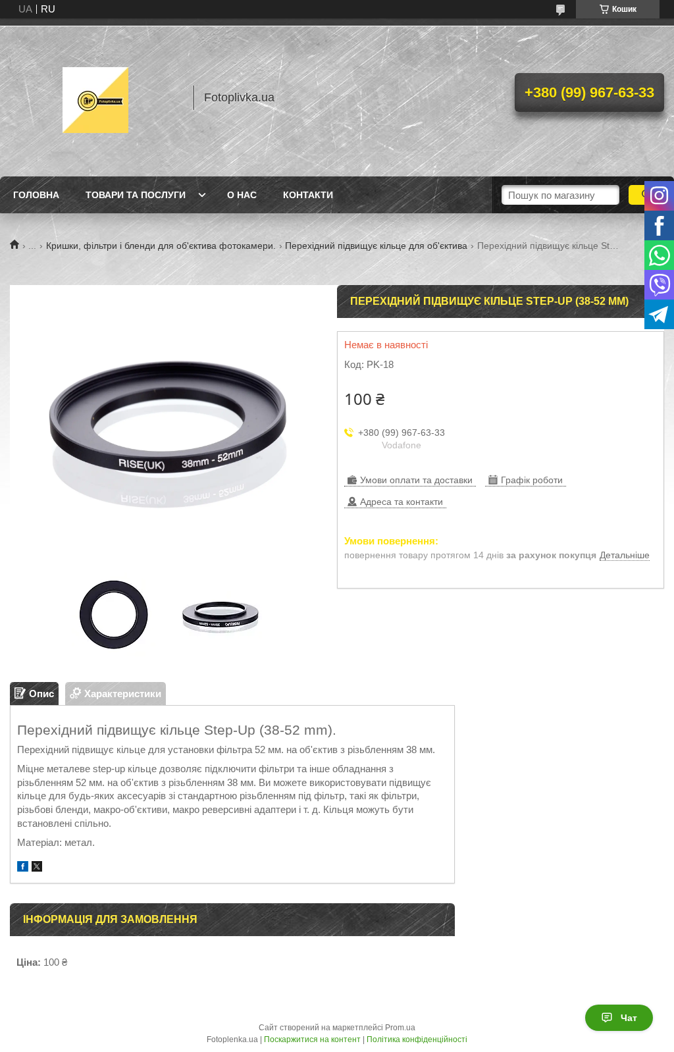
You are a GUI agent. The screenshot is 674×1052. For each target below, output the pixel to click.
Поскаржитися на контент (312, 1039)
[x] (37, 868)
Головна (36, 195)
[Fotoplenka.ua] (95, 97)
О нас (242, 195)
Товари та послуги (136, 195)
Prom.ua (400, 1027)
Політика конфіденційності (417, 1039)
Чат (629, 1018)
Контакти (308, 195)
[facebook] (22, 868)
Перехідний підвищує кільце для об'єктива (376, 245)
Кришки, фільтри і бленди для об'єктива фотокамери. (161, 245)
